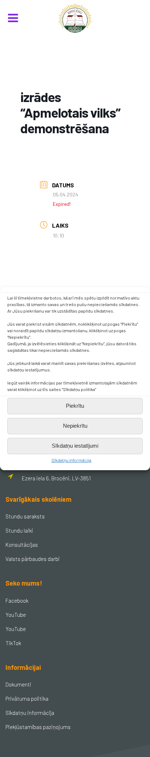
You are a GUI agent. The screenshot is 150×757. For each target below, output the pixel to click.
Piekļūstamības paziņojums (38, 727)
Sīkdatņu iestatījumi (75, 446)
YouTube (15, 614)
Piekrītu (75, 406)
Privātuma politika (26, 698)
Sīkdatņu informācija (71, 460)
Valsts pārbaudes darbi (32, 558)
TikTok (13, 643)
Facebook (16, 600)
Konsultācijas (21, 544)
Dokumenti (18, 684)
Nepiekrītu (75, 426)
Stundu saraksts (25, 516)
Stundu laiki (19, 530)
